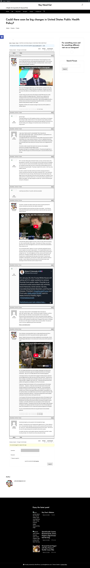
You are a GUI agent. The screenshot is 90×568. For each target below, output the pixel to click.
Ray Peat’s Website (48, 512)
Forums (13, 43)
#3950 (52, 200)
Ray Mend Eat (45, 5)
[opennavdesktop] (82, 5)
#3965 (52, 329)
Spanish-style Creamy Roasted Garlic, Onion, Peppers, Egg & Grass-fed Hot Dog (49, 534)
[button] (44, 11)
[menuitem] (1, 1)
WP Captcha (36, 461)
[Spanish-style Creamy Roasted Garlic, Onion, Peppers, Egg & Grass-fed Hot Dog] (36, 537)
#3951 (52, 265)
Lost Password (50, 48)
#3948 (52, 156)
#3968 (52, 417)
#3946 (52, 112)
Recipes (25, 11)
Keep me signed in (15, 458)
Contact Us (38, 11)
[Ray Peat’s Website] (36, 520)
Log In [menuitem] (4, 1)
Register (43, 48)
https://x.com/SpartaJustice (24, 324)
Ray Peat (18, 11)
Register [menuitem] (8, 1)
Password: (13, 454)
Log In (39, 48)
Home (7, 11)
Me (12, 11)
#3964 (52, 307)
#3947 (52, 128)
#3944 (52, 55)
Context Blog (64, 564)
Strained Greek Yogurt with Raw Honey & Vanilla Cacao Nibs (49, 548)
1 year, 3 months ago (36, 45)
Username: (13, 450)
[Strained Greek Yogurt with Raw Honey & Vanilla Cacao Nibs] (36, 549)
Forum (31, 11)
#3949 (52, 186)
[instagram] (79, 5)
